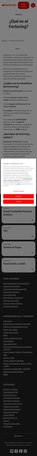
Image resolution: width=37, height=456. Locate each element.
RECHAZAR (18, 196)
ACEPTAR (18, 201)
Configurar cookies (18, 191)
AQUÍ (18, 184)
